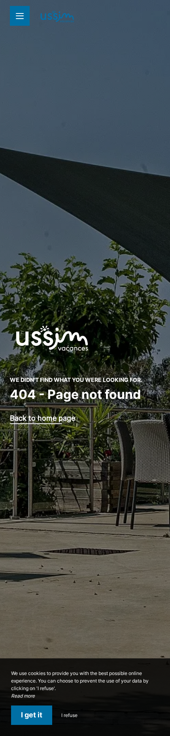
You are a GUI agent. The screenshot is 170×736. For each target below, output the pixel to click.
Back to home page (42, 418)
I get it (31, 715)
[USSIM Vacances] (57, 16)
